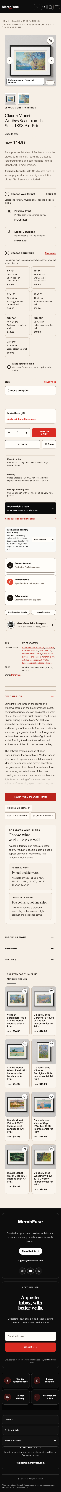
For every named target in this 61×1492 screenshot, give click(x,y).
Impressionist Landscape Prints (37, 663)
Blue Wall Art (45, 650)
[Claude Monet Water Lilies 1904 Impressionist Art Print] (17, 1157)
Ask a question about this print (30, 519)
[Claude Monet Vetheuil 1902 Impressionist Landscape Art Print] (17, 1104)
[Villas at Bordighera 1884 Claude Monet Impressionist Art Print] (17, 998)
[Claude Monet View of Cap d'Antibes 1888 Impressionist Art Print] (44, 1104)
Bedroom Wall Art (30, 650)
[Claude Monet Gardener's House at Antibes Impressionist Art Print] (44, 998)
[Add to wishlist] (25, 991)
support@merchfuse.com (30, 1260)
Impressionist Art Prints (37, 660)
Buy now (22, 444)
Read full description (30, 796)
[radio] (30, 215)
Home (6, 21)
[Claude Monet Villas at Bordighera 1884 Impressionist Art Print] (44, 1051)
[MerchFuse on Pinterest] (22, 1271)
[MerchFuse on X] (38, 1271)
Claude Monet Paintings (25, 21)
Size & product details (17, 612)
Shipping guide (43, 612)
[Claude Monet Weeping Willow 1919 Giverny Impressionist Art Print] (44, 1157)
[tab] (10, 99)
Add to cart (44, 432)
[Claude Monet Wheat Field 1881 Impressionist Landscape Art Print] (17, 1051)
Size (7, 382)
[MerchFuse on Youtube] (30, 1271)
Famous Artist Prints (31, 653)
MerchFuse (16, 675)
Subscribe (29, 1347)
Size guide (50, 253)
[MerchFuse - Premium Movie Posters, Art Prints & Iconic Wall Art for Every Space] (10, 7)
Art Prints (49, 647)
